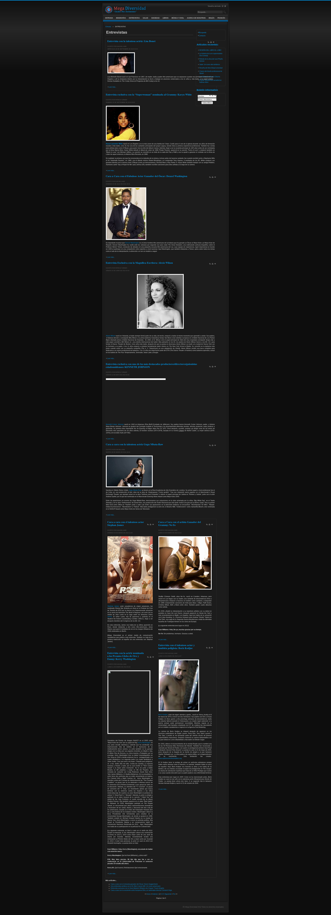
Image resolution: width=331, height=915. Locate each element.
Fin (174, 894)
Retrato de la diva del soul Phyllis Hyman (211, 60)
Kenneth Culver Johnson (115, 424)
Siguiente (168, 894)
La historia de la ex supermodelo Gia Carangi (210, 55)
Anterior (155, 894)
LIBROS (165, 18)
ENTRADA (109, 18)
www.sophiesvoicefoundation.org (170, 758)
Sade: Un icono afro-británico (209, 64)
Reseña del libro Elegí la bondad (211, 68)
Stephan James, (113, 606)
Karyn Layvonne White (114, 144)
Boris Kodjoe (163, 715)
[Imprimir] (211, 43)
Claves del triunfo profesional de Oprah (210, 72)
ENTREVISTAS (134, 18)
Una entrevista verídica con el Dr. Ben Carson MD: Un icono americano (135, 886)
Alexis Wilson (110, 336)
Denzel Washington (132, 243)
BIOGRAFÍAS (121, 18)
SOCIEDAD (155, 18)
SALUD (145, 18)
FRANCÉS (221, 18)
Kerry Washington (144, 743)
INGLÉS (211, 18)
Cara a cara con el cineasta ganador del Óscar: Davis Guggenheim (134, 884)
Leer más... (112, 87)
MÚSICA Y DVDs (178, 18)
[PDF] (208, 43)
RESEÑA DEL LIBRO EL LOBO (210, 50)
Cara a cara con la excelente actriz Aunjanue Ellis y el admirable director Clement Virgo (141, 890)
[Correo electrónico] (214, 43)
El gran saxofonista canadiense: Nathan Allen (210, 81)
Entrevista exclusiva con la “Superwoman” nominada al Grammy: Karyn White (149, 94)
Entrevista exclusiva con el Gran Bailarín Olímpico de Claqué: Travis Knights (137, 888)
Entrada (108, 27)
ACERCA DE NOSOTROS (196, 18)
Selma (109, 617)
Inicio (149, 894)
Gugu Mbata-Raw (135, 490)
